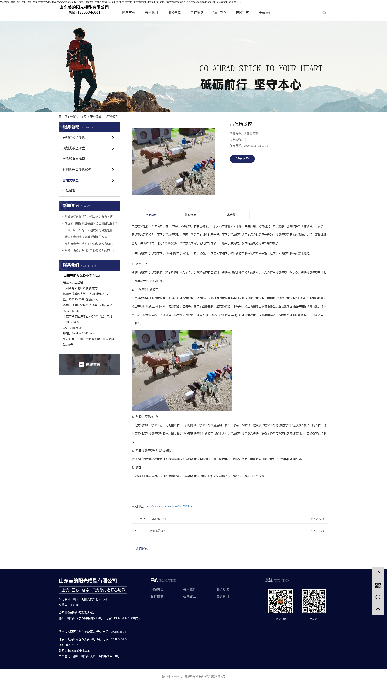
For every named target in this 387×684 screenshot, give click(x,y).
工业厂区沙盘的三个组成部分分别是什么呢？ (91, 230)
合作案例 (196, 12)
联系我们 (265, 12)
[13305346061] (378, 573)
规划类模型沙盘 (73, 148)
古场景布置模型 (156, 530)
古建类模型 (111, 116)
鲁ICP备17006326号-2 (173, 676)
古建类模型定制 (156, 519)
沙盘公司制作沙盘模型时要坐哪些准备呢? (91, 223)
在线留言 (242, 12)
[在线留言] (378, 597)
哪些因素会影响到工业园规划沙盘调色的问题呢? (91, 243)
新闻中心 (219, 12)
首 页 (83, 116)
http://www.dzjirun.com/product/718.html (170, 506)
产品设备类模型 (73, 159)
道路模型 (68, 191)
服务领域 (174, 12)
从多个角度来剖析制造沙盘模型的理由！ (90, 250)
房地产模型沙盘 (73, 137)
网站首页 (128, 12)
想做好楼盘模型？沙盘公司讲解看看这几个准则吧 (91, 216)
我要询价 (242, 158)
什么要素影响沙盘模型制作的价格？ (87, 236)
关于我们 (151, 12)
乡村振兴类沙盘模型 (77, 169)
